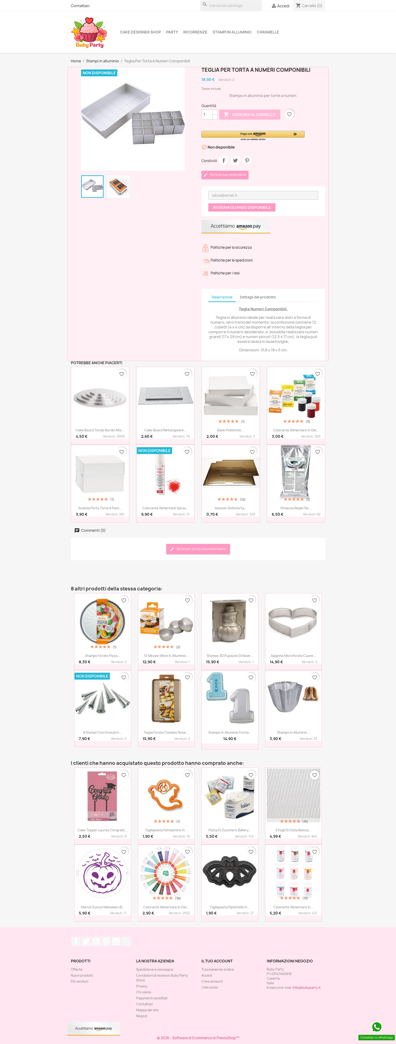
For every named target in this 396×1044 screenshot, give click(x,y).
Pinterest (247, 160)
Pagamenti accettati (152, 998)
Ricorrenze (195, 32)
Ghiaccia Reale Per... (296, 508)
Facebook (75, 941)
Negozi (141, 1016)
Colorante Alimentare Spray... (165, 508)
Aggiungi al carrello (250, 114)
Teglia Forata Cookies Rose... (166, 732)
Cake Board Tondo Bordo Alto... (100, 430)
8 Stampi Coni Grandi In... (102, 732)
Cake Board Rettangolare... (165, 430)
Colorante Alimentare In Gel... (296, 430)
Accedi (206, 975)
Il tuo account (217, 961)
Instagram (116, 941)
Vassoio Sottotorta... (230, 508)
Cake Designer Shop (140, 32)
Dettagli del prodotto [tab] (258, 297)
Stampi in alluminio (232, 32)
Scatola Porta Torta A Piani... (100, 508)
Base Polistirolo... (230, 430)
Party (172, 32)
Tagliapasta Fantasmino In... (166, 830)
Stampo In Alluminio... (293, 732)
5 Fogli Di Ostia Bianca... (293, 830)
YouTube (96, 941)
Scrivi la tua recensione (227, 174)
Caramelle (268, 32)
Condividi (223, 160)
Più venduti (79, 981)
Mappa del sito (147, 1010)
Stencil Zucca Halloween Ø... (102, 907)
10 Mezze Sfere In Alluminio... (166, 655)
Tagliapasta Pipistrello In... (230, 907)
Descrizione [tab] (222, 297)
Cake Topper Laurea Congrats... (102, 830)
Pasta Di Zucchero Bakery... (230, 830)
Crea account (212, 981)
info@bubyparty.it (306, 987)
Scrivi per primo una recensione (201, 549)
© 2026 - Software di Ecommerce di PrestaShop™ (198, 1038)
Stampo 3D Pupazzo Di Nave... (230, 655)
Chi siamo (143, 992)
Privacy (141, 986)
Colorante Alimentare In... (293, 907)
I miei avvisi (209, 987)
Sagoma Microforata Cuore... (293, 655)
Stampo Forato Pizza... (102, 655)
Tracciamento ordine (217, 969)
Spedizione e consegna (154, 969)
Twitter (86, 941)
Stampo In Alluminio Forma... (229, 732)
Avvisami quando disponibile (242, 207)
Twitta (235, 160)
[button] (253, 136)
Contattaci (80, 5)
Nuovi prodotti (82, 975)
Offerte (76, 969)
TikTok (126, 941)
